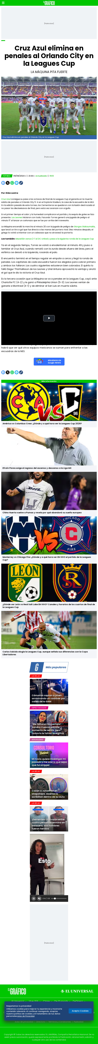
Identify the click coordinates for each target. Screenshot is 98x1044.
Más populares (55, 667)
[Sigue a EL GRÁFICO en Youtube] (52, 1031)
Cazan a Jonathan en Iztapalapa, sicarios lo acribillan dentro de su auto (48, 793)
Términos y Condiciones (59, 1021)
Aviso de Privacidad (25, 1016)
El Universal (18, 1001)
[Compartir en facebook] (3, 183)
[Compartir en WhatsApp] (12, 183)
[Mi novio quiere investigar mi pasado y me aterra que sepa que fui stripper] (49, 755)
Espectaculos (39, 707)
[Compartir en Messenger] (17, 183)
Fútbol (7, 176)
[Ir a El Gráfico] (49, 3)
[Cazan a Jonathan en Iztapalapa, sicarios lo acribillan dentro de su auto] (49, 787)
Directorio (40, 1021)
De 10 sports (61, 1001)
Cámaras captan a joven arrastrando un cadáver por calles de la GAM (48, 698)
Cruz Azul (5, 199)
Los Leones (16, 217)
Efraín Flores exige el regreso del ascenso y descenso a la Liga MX (37, 468)
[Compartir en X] (8, 183)
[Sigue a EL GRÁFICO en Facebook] (46, 1031)
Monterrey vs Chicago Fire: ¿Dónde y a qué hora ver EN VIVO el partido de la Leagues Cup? (47, 558)
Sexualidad (37, 739)
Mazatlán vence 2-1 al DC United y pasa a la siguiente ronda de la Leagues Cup (55, 238)
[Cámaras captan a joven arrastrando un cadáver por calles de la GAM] (49, 691)
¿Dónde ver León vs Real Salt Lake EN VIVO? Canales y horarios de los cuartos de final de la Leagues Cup (49, 606)
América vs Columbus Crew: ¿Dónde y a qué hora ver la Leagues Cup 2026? (42, 423)
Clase (46, 1001)
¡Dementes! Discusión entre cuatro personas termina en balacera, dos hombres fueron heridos (48, 824)
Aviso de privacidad (24, 1021)
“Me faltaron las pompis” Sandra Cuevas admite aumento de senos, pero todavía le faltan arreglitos (48, 728)
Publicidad (78, 1021)
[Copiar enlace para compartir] (27, 183)
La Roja (36, 676)
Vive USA (33, 1001)
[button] (3, 2)
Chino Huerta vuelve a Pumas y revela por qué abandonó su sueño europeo (42, 512)
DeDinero (78, 1001)
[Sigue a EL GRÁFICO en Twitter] (48, 1031)
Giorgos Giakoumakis (84, 226)
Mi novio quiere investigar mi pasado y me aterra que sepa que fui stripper (49, 762)
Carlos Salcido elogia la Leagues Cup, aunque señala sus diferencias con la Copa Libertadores (45, 653)
